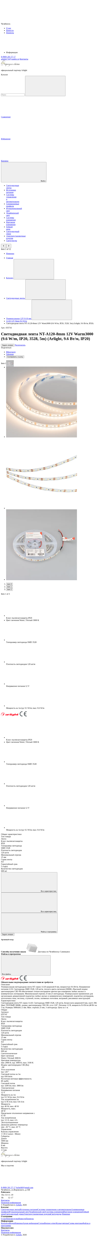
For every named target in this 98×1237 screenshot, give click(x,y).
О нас (8, 28)
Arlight (19, 1205)
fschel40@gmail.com (24, 1187)
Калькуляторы (62, 1223)
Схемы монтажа (76, 1223)
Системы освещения (11, 219)
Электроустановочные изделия (37, 1214)
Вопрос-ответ (50, 1223)
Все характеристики (48, 891)
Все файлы (6, 974)
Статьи (41, 1223)
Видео (12, 1223)
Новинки (10, 253)
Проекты (10, 33)
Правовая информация (11, 1203)
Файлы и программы (48, 932)
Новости (10, 30)
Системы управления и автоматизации (54, 1209)
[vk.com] (20, 1185)
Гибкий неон (9, 228)
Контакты (24, 59)
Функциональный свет (19, 1212)
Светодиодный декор (14, 1214)
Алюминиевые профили (12, 205)
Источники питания (11, 191)
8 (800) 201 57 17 (8, 1187)
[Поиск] (45, 86)
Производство (12, 1219)
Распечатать (20, 345)
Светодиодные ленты (10, 1209)
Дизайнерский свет (37, 1212)
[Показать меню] (34, 269)
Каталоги (5, 1223)
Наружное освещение (11, 223)
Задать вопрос (7, 345)
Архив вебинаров (30, 1223)
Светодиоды (11, 241)
